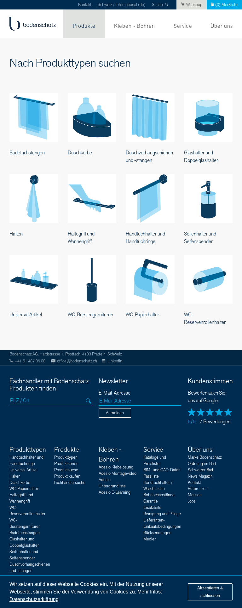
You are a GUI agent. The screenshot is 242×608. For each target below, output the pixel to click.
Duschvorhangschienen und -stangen (29, 568)
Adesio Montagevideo (117, 473)
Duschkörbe (19, 483)
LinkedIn (114, 361)
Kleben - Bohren (134, 26)
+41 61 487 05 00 (29, 361)
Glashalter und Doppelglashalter (24, 542)
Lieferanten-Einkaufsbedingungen (162, 523)
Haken (14, 476)
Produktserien (66, 464)
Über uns (221, 26)
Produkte (84, 26)
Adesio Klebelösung (116, 467)
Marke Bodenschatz (205, 457)
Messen (195, 495)
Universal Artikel (23, 470)
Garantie (150, 501)
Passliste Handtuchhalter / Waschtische (158, 483)
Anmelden (115, 413)
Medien (150, 539)
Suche (157, 5)
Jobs (192, 501)
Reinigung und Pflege (162, 514)
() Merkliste (226, 5)
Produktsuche (66, 470)
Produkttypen (27, 449)
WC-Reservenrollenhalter (27, 511)
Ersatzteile (152, 507)
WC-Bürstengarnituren (25, 523)
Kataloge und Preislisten (154, 461)
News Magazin (200, 476)
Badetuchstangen (24, 533)
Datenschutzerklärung (34, 599)
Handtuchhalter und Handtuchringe (26, 461)
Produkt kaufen (67, 476)
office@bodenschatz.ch (77, 361)
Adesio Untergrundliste (112, 483)
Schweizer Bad (200, 470)
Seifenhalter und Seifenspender (23, 555)
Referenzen (198, 489)
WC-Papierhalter (23, 489)
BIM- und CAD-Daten (162, 470)
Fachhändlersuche (69, 483)
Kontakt (84, 5)
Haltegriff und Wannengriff (21, 498)
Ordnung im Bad (202, 464)
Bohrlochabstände (159, 495)
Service (183, 26)
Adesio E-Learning (114, 492)
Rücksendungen (157, 533)
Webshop (194, 5)
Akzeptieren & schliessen (210, 592)
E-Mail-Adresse (114, 393)
